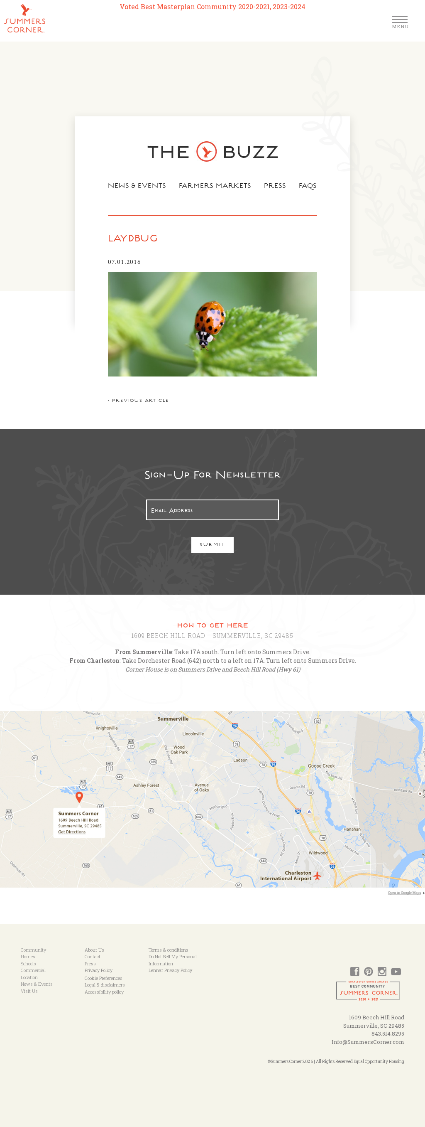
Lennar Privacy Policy (170, 970)
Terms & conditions (168, 950)
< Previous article (138, 401)
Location (29, 977)
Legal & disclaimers (105, 985)
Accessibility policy (104, 992)
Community (33, 950)
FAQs (308, 186)
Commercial (33, 970)
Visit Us (29, 991)
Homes (28, 956)
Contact (92, 956)
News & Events (137, 186)
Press (275, 186)
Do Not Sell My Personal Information (173, 960)
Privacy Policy (98, 970)
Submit (213, 545)
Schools (28, 963)
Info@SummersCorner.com (368, 1042)
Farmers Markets (215, 186)
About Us (94, 950)
